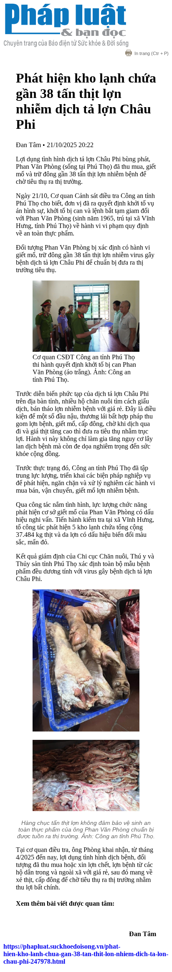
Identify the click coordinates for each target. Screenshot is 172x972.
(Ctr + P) (151, 53)
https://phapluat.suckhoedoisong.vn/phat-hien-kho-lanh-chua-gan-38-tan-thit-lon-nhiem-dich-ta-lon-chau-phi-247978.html (85, 954)
